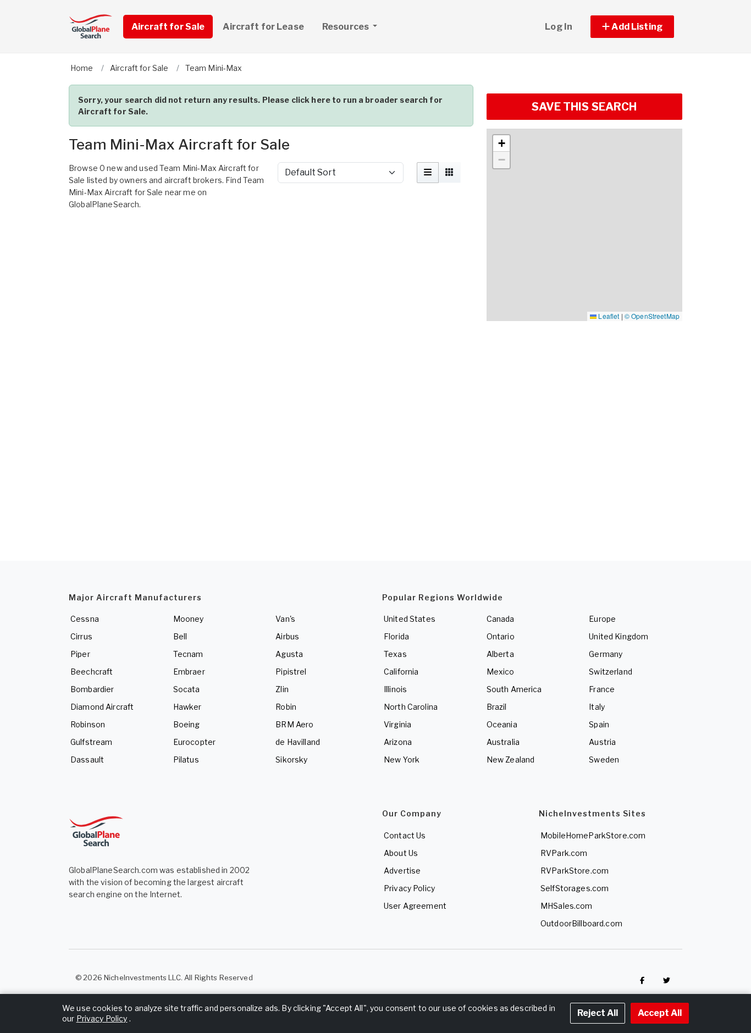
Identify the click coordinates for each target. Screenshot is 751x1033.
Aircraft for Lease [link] (263, 26)
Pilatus (186, 759)
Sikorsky (291, 759)
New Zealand (511, 759)
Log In (558, 26)
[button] (632, 26)
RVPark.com (563, 853)
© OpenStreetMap (652, 316)
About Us (401, 853)
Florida (396, 636)
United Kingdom (618, 636)
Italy (597, 706)
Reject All (597, 1013)
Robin (285, 706)
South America (514, 689)
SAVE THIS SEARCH (584, 106)
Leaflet (608, 316)
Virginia (397, 724)
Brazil (497, 706)
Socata (186, 689)
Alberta (500, 654)
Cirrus (81, 636)
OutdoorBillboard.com (581, 923)
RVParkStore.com (574, 870)
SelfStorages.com (574, 888)
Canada (501, 618)
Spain (599, 724)
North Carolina (411, 706)
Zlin (282, 689)
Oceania (502, 724)
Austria (602, 742)
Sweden (604, 759)
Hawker (187, 706)
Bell (180, 636)
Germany (605, 654)
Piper (80, 654)
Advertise (402, 870)
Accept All (660, 1013)
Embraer (189, 671)
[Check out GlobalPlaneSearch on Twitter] (667, 980)
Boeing (186, 724)
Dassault (87, 759)
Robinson (87, 724)
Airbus (287, 636)
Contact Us (405, 835)
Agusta (289, 654)
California (401, 671)
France (602, 689)
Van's (285, 618)
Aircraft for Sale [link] (168, 26)
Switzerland (610, 671)
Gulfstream (91, 742)
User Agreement (415, 905)
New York (401, 759)
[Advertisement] (271, 245)
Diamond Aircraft (102, 706)
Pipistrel (290, 671)
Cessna (84, 618)
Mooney (188, 618)
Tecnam (188, 654)
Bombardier (92, 689)
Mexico (501, 671)
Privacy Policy (409, 888)
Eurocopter (194, 742)
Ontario (501, 636)
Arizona (398, 742)
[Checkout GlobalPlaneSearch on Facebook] (642, 980)
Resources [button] (346, 26)
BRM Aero (294, 724)
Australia (503, 742)
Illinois (395, 689)
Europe (602, 618)
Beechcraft (91, 671)
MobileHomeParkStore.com (592, 835)
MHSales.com (566, 905)
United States (409, 618)
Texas (395, 654)
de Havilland (297, 742)
